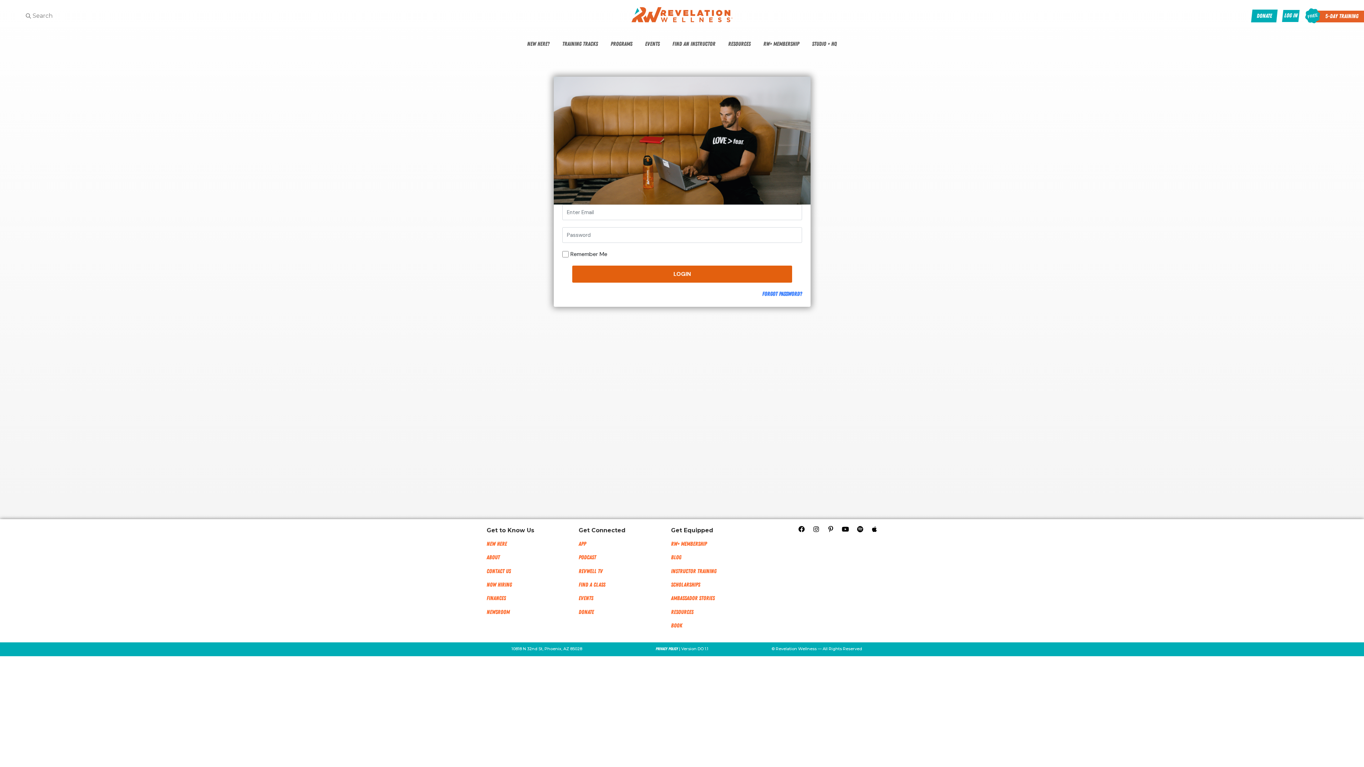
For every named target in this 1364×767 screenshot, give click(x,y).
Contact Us (499, 571)
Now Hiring (499, 584)
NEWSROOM (498, 612)
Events (652, 44)
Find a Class (592, 584)
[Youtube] (845, 529)
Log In (1291, 15)
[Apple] (874, 529)
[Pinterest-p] (830, 529)
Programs (621, 44)
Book (676, 625)
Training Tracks (580, 44)
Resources (739, 44)
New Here (497, 544)
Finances (496, 598)
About (493, 557)
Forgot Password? (782, 294)
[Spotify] (860, 529)
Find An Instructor (693, 44)
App (582, 544)
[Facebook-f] (801, 529)
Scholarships (685, 584)
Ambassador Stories (693, 598)
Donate (586, 612)
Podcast (587, 557)
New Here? (538, 44)
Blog (676, 557)
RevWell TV (591, 571)
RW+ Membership (781, 44)
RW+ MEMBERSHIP (689, 544)
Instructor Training (693, 571)
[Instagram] (816, 529)
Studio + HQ (824, 44)
